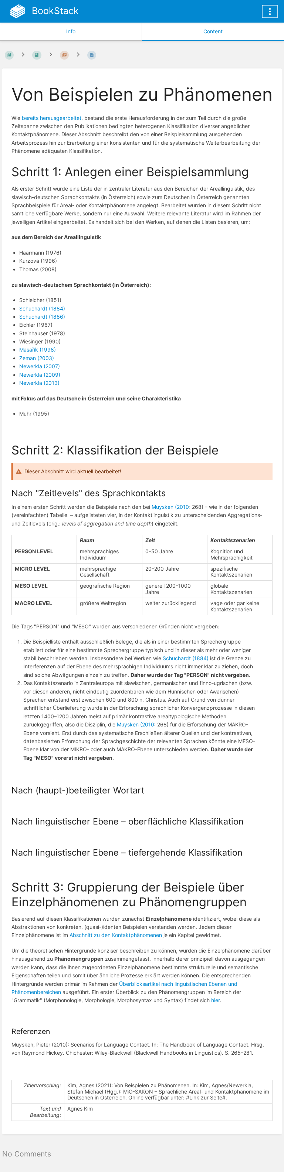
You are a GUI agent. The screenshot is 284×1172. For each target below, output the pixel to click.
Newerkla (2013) (39, 383)
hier (215, 1000)
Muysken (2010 (170, 507)
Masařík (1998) (37, 349)
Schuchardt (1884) (42, 308)
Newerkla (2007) (39, 366)
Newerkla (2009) (39, 375)
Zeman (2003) (36, 358)
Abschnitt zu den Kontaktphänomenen (116, 935)
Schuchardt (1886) (42, 316)
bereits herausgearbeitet (51, 118)
